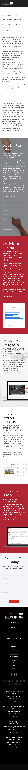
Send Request (7, 228)
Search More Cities (14, 651)
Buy (14, 663)
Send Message (14, 601)
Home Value (14, 646)
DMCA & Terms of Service (15, 768)
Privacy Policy (5, 768)
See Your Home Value (9, 296)
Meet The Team (14, 668)
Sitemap (24, 768)
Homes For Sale (14, 649)
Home (14, 660)
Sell (14, 665)
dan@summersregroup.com (14, 638)
